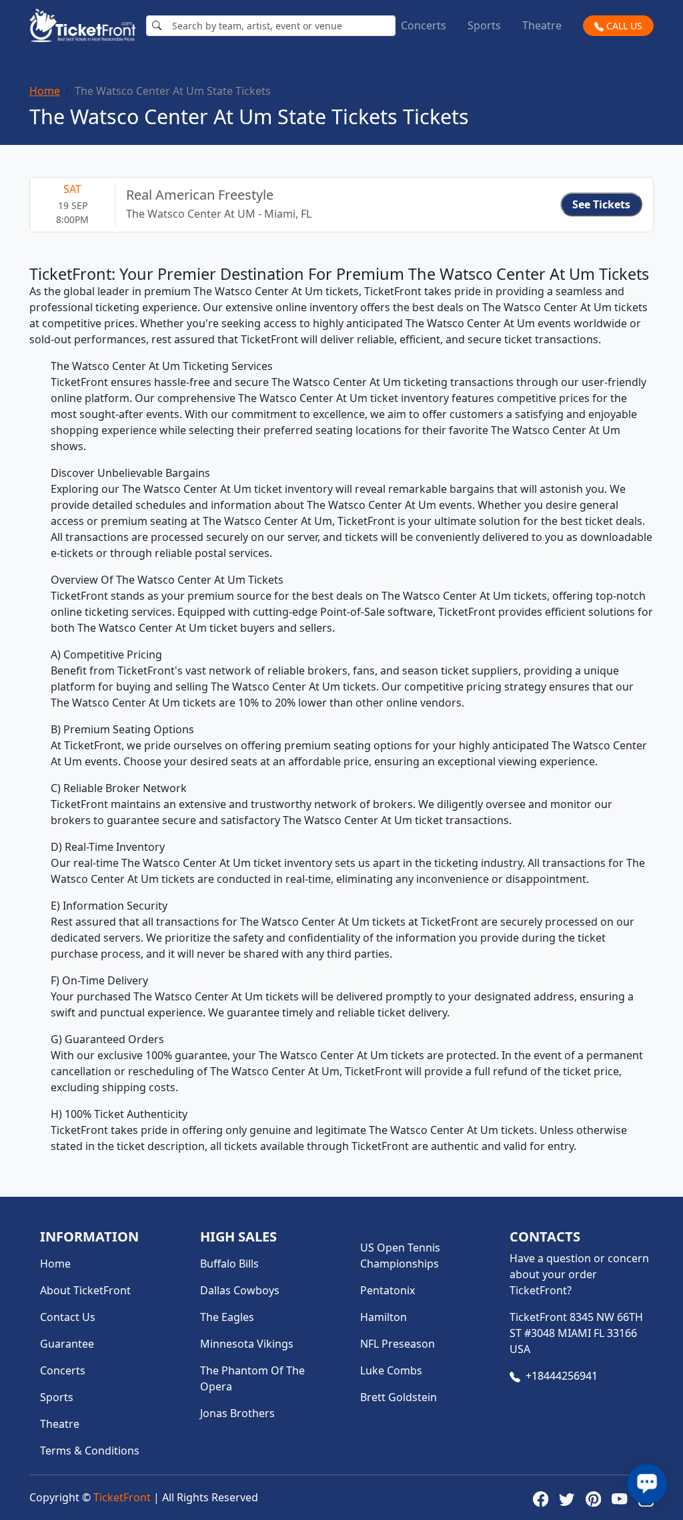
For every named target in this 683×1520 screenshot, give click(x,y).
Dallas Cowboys (239, 1290)
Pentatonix (387, 1290)
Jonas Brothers (237, 1413)
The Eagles (227, 1317)
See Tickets (601, 204)
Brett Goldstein (398, 1397)
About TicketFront (85, 1290)
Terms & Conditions (89, 1450)
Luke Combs (391, 1370)
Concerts (423, 25)
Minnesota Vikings (246, 1343)
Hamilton (383, 1317)
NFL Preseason (397, 1343)
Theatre (542, 25)
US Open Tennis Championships (400, 1255)
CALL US (623, 25)
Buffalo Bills (229, 1263)
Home (44, 90)
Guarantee (67, 1343)
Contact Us (67, 1317)
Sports (484, 25)
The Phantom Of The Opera (252, 1378)
